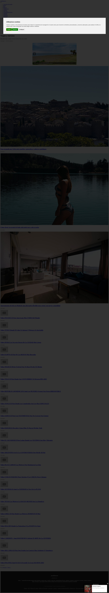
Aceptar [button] (9, 29)
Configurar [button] (21, 29)
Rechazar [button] (15, 29)
